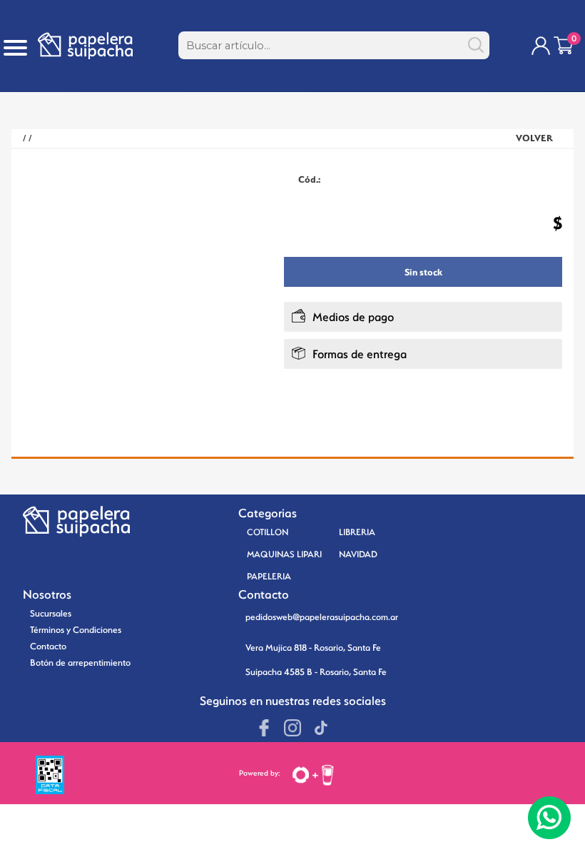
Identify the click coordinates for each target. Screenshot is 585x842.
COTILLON (267, 532)
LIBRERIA (357, 532)
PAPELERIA (269, 576)
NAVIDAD (358, 554)
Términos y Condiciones (75, 629)
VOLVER (534, 138)
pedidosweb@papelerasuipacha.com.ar (321, 617)
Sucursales (50, 613)
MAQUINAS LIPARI (284, 554)
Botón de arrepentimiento (80, 662)
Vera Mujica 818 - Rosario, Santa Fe (313, 647)
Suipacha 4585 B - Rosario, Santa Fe (316, 671)
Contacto (48, 646)
